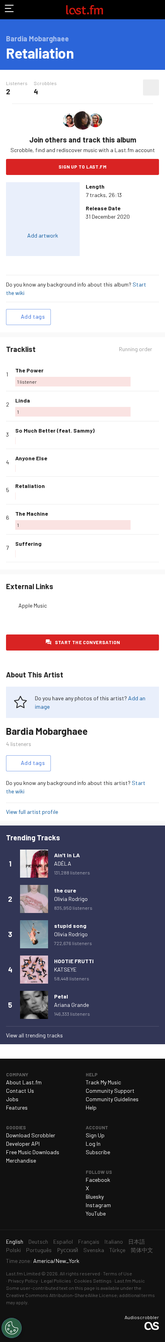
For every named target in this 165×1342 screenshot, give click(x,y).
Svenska (93, 1249)
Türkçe (117, 1249)
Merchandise (21, 1160)
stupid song (70, 925)
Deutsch (38, 1241)
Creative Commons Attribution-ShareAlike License (61, 1295)
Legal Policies (56, 1280)
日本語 (136, 1241)
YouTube (96, 1213)
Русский (67, 1249)
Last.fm (84, 9)
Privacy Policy (23, 1280)
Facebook (98, 1179)
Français (88, 1241)
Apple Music (32, 605)
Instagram (98, 1205)
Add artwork (42, 235)
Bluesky (95, 1196)
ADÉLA (62, 863)
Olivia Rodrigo (71, 898)
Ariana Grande (71, 1004)
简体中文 (142, 1249)
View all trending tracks (34, 1035)
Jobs (12, 1099)
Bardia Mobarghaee (47, 731)
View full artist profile (32, 811)
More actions (151, 87)
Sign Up (95, 1135)
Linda (22, 400)
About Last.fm (24, 1082)
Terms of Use (117, 1273)
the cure (65, 890)
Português (39, 1249)
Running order (135, 349)
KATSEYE (65, 969)
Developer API (23, 1143)
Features (17, 1107)
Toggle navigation (9, 9)
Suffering (28, 543)
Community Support (110, 1090)
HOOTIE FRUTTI (74, 961)
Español (63, 1241)
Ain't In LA (67, 855)
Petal (61, 996)
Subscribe (98, 1152)
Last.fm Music (130, 1280)
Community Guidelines (112, 1099)
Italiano (114, 1241)
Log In (93, 1143)
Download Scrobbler (30, 1135)
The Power (29, 370)
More (155, 374)
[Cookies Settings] (12, 1328)
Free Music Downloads (32, 1152)
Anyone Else (31, 458)
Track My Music (103, 1082)
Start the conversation (87, 642)
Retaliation (30, 485)
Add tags (33, 316)
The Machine (31, 513)
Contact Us (20, 1090)
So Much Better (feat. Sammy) (55, 430)
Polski (13, 1249)
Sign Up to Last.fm (82, 166)
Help (91, 1107)
